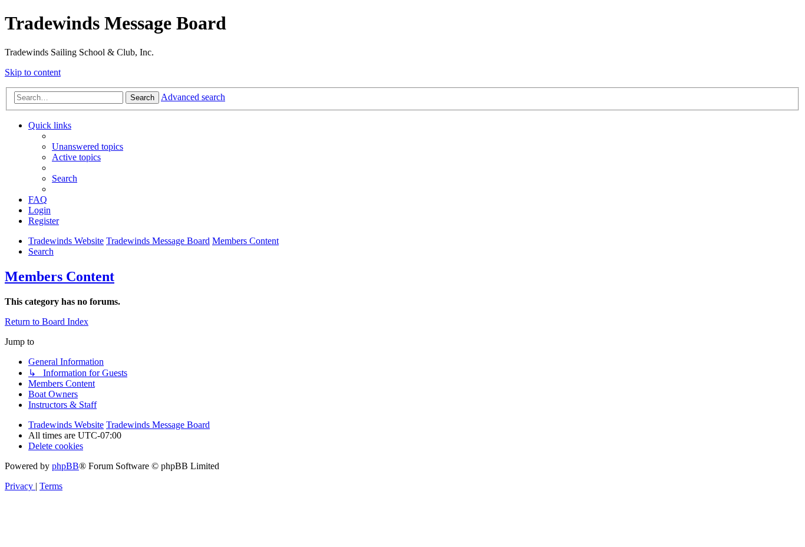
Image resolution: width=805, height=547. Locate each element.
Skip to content (33, 72)
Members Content (59, 276)
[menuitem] (87, 146)
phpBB (65, 466)
